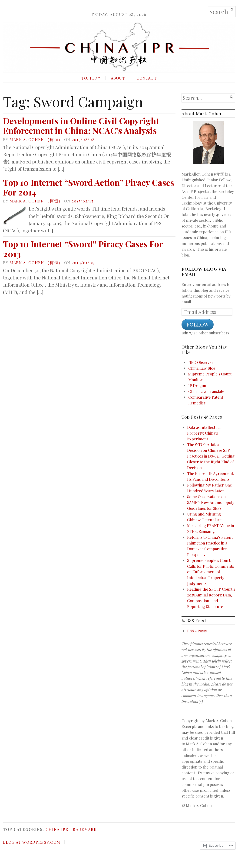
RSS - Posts (197, 630)
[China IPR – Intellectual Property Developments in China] (119, 47)
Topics (89, 77)
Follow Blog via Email (204, 271)
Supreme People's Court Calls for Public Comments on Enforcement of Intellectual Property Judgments (210, 572)
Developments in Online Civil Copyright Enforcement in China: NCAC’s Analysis (81, 125)
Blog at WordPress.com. (32, 842)
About (118, 77)
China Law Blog (201, 368)
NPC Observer (200, 362)
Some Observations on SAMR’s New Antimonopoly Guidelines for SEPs (210, 502)
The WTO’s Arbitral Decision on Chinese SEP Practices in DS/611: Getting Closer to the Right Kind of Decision (211, 456)
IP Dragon (197, 385)
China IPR (57, 829)
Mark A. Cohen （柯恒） (36, 139)
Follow (197, 324)
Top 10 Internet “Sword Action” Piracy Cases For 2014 (88, 187)
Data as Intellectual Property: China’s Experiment (204, 433)
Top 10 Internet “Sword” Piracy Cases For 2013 (83, 248)
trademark (83, 829)
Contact (146, 77)
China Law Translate (206, 391)
